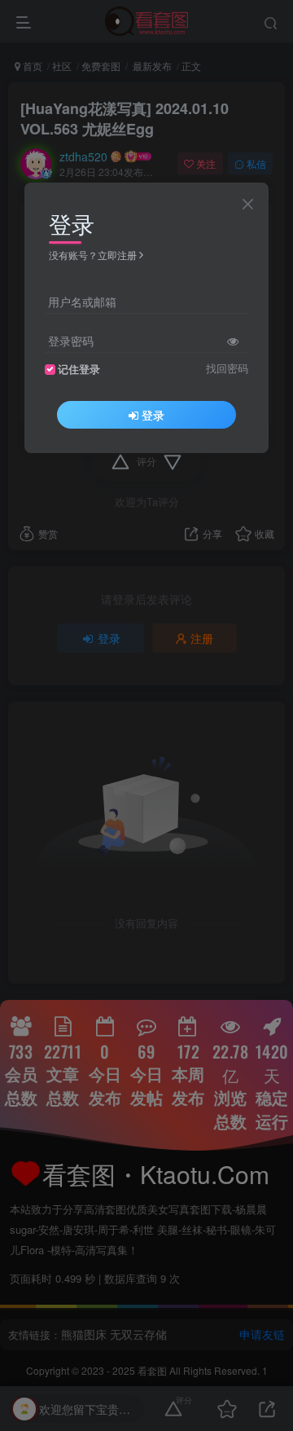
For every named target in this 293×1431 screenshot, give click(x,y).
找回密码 (227, 368)
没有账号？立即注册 (93, 255)
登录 (153, 415)
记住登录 (79, 369)
